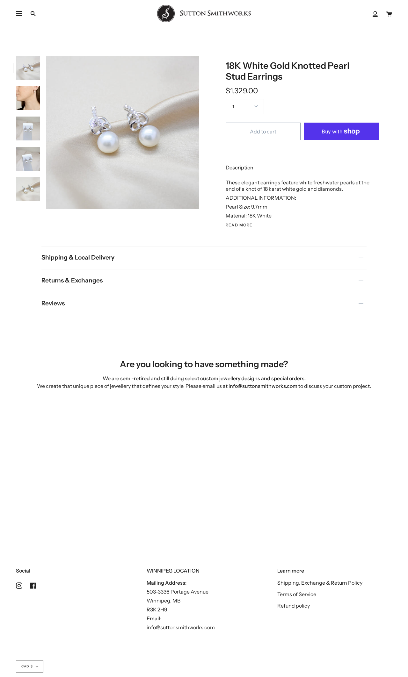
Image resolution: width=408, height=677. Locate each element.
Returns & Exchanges (72, 280)
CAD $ (27, 666)
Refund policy (293, 605)
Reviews (53, 303)
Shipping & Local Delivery (77, 257)
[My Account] (375, 13)
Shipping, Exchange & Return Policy (319, 583)
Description (239, 167)
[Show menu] (19, 14)
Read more (239, 225)
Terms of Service (296, 594)
